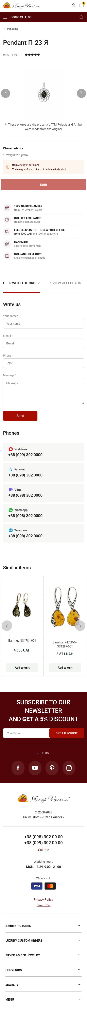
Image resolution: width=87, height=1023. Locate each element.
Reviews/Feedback (65, 283)
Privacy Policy (43, 899)
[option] (64, 286)
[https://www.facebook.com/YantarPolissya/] (18, 768)
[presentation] (5, 93)
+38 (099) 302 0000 (25, 454)
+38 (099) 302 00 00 (43, 842)
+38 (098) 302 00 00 (43, 836)
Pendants (12, 28)
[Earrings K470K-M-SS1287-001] (65, 608)
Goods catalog (21, 17)
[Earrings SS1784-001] (22, 606)
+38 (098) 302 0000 (25, 475)
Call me (43, 850)
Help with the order (21, 283)
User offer (44, 905)
